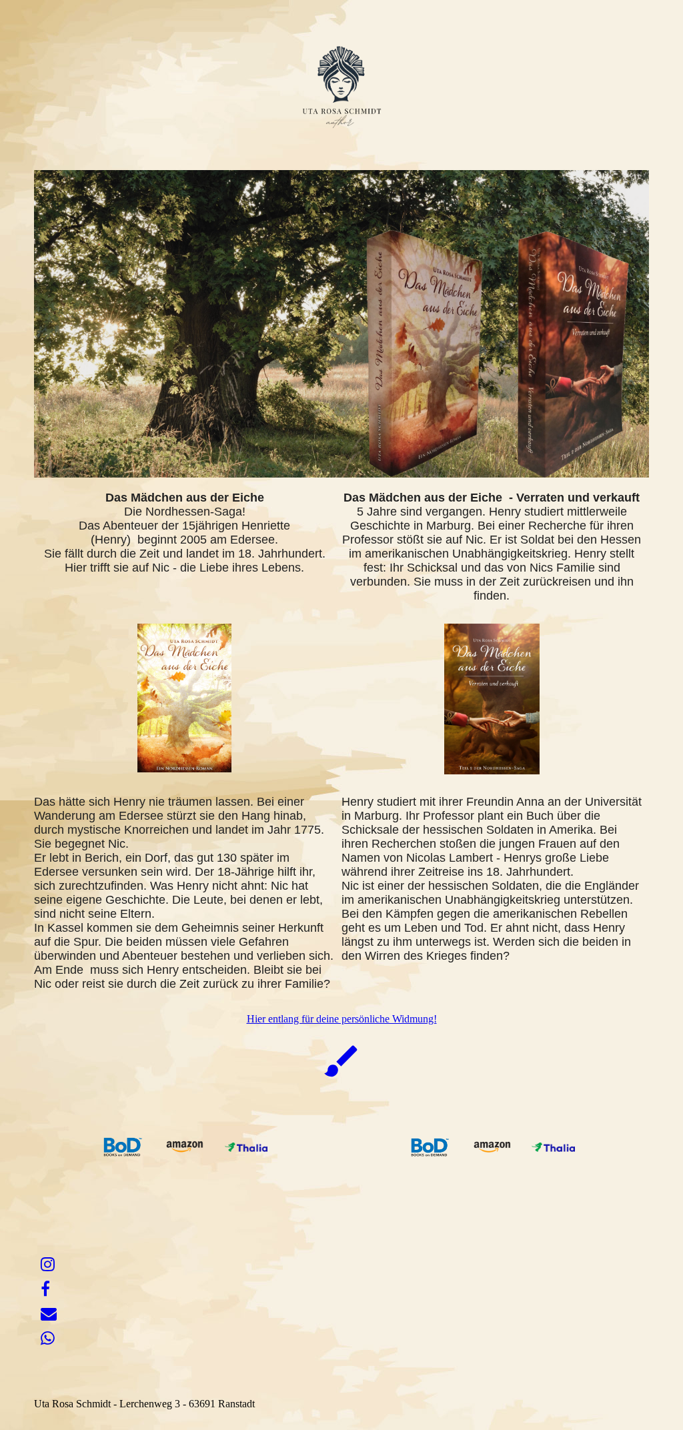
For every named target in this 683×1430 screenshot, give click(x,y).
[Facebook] (45, 1289)
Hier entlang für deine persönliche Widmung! (342, 1018)
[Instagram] (48, 1264)
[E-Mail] (49, 1314)
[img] (341, 90)
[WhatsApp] (48, 1338)
